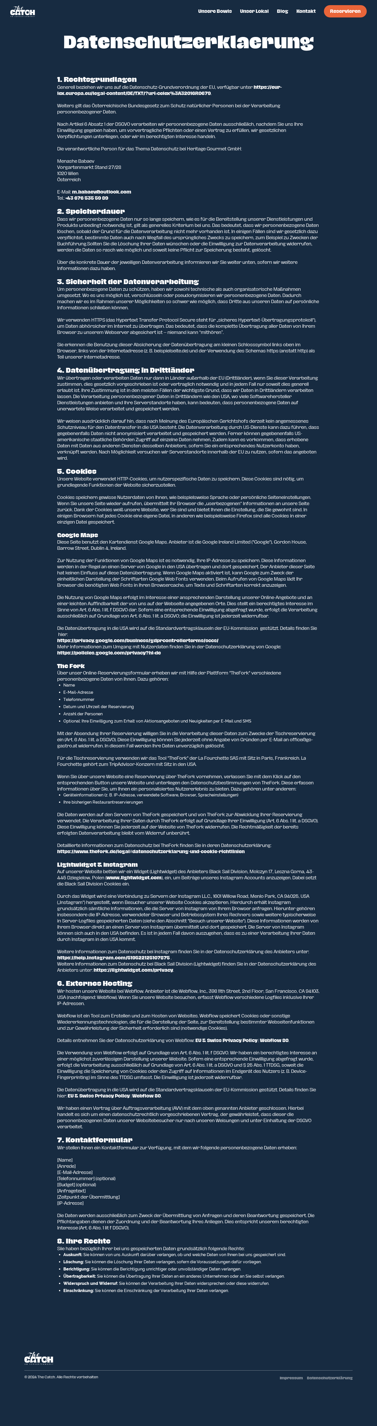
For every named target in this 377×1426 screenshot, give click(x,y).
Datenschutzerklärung (330, 1378)
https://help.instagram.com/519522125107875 (113, 958)
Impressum (291, 1378)
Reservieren (345, 11)
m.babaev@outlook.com (101, 192)
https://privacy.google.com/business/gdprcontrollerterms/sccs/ (138, 641)
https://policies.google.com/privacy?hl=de (109, 653)
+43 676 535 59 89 (86, 198)
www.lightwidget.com (134, 878)
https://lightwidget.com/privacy (133, 970)
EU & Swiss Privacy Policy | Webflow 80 (242, 1040)
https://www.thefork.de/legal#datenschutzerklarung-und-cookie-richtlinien (151, 852)
